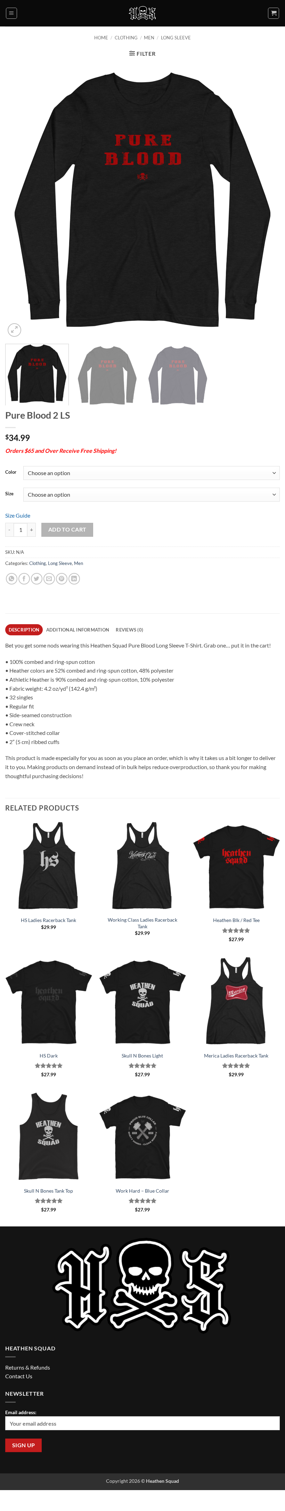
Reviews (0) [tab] (129, 630)
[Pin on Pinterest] (61, 578)
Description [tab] (24, 630)
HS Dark (49, 1056)
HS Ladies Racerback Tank (48, 920)
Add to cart (67, 529)
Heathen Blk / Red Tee (236, 920)
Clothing (126, 37)
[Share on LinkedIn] (74, 578)
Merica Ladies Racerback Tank (236, 1056)
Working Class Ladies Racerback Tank (142, 923)
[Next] (265, 200)
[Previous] (19, 200)
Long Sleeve (176, 37)
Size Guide (17, 515)
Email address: (20, 1412)
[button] (11, 13)
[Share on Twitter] (36, 578)
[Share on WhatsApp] (11, 578)
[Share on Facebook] (24, 578)
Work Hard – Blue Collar (142, 1191)
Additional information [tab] (77, 630)
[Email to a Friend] (49, 578)
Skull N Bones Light (142, 1056)
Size (9, 493)
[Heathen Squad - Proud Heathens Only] (142, 13)
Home (101, 37)
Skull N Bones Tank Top (48, 1191)
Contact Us (18, 1376)
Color (10, 472)
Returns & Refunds (27, 1367)
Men (149, 37)
